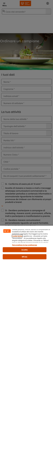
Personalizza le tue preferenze (24, 245)
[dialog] (26, 338)
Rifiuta (24, 257)
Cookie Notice (17, 236)
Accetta (24, 250)
